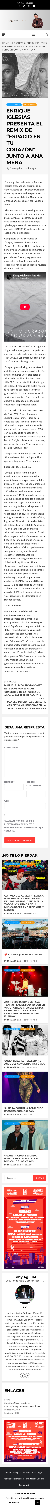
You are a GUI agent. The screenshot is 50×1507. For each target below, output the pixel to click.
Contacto (25, 1472)
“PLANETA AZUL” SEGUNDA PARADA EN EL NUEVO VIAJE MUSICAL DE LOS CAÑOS (21, 1158)
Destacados (14, 105)
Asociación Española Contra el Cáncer (22, 1406)
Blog (15, 1472)
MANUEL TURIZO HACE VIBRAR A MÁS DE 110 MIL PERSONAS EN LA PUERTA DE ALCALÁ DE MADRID (26, 703)
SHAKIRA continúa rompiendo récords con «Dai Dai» (23, 1109)
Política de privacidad (13, 1478)
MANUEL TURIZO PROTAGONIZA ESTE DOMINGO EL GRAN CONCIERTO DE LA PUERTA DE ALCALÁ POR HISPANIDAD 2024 (23, 689)
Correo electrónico (33, 785)
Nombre (9, 781)
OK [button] (38, 1502)
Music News (29, 105)
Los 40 (7, 1399)
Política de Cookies (35, 1478)
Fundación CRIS (11, 1413)
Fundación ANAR (12, 1409)
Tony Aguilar (16, 168)
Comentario (11, 747)
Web (6, 800)
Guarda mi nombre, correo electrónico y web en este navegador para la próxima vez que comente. (23, 825)
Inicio (8, 1472)
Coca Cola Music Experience (17, 1403)
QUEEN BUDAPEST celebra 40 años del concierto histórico (24, 1062)
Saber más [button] (26, 1502)
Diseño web (23, 1484)
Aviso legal (37, 1472)
